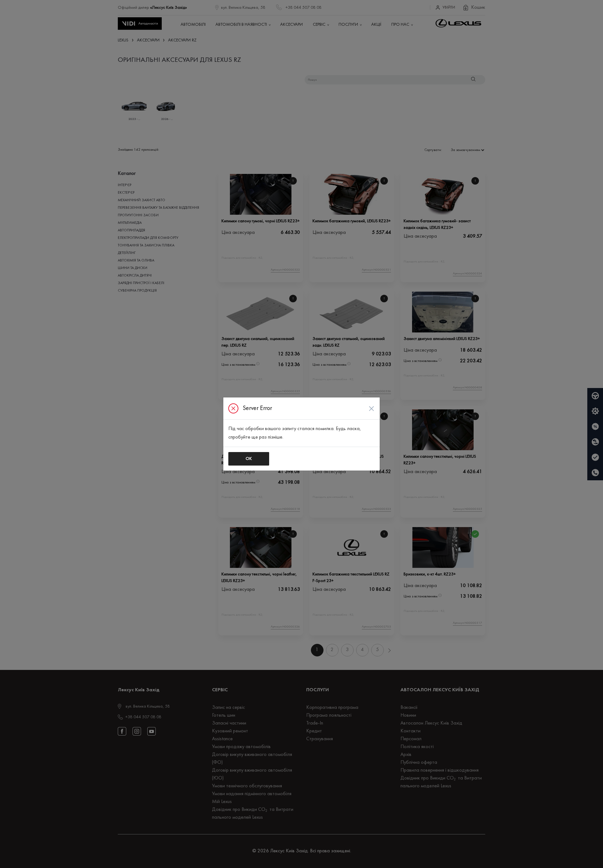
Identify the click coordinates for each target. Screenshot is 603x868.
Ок (249, 459)
